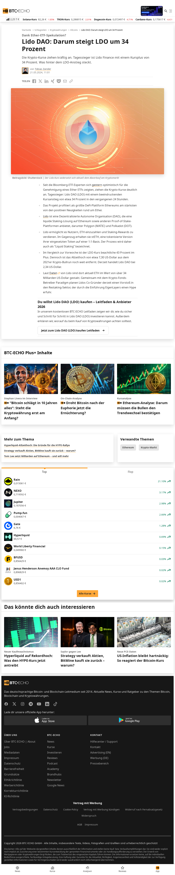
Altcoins (74, 30)
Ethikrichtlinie (13, 780)
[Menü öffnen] (170, 11)
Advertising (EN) (100, 752)
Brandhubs (54, 774)
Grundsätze (11, 774)
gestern (97, 185)
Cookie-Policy (70, 809)
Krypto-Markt (149, 447)
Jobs (7, 747)
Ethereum (128, 447)
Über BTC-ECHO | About (19, 741)
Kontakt (95, 747)
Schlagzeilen (40, 30)
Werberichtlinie (14, 785)
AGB (79, 824)
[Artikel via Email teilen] (65, 81)
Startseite (26, 30)
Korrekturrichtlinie (16, 791)
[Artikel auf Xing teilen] (53, 81)
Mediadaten (12, 752)
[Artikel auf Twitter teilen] (40, 81)
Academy (53, 769)
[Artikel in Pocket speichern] (59, 81)
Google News (55, 785)
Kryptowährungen (58, 30)
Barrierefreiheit (14, 769)
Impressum (11, 758)
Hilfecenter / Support (104, 741)
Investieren (54, 752)
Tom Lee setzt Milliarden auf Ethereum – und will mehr (36, 456)
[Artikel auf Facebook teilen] (34, 81)
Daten (53, 273)
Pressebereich (99, 763)
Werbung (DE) (99, 758)
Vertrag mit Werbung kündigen (102, 809)
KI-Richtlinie (11, 796)
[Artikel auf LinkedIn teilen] (46, 81)
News (50, 741)
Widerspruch (89, 815)
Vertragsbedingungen (25, 809)
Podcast (52, 763)
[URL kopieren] (71, 81)
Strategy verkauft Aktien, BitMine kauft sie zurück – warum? (40, 450)
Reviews (52, 758)
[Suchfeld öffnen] (165, 11)
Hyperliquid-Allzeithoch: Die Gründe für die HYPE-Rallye (37, 445)
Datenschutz (12, 763)
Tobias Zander (43, 69)
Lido (46, 216)
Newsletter (54, 780)
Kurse (51, 747)
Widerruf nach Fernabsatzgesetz (144, 809)
